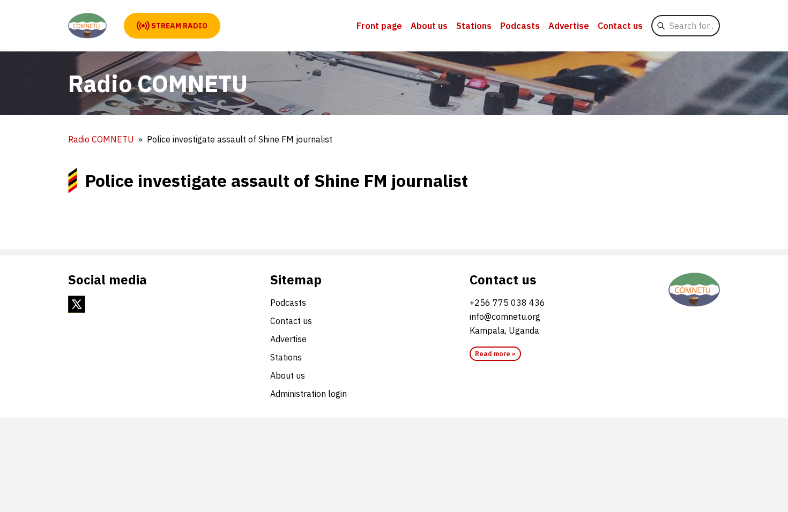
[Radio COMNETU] (87, 26)
